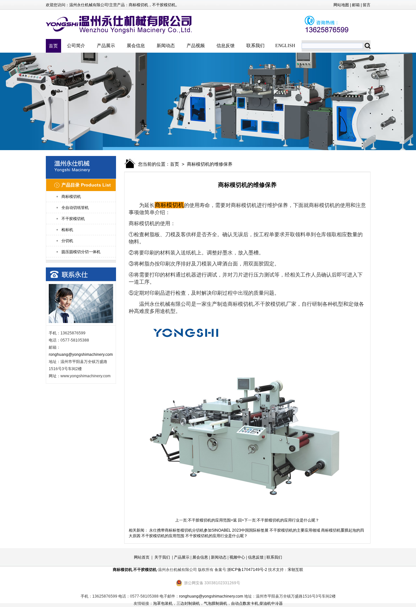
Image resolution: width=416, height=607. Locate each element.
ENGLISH (285, 45)
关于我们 (162, 557)
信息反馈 (225, 45)
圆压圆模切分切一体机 (80, 252)
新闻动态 (166, 45)
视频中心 (237, 557)
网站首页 (142, 557)
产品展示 (106, 45)
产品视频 (196, 45)
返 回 (237, 520)
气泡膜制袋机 (215, 603)
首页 (53, 45)
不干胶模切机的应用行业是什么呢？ (288, 520)
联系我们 (255, 45)
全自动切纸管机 (75, 207)
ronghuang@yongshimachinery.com (81, 354)
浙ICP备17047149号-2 (247, 569)
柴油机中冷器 (271, 603)
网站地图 (341, 5)
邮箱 (356, 5)
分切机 (67, 241)
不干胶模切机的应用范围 (209, 520)
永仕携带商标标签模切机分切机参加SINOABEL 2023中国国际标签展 (208, 530)
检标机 (67, 229)
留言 (366, 5)
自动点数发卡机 (244, 603)
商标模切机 (138, 5)
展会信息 (136, 45)
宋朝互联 (295, 569)
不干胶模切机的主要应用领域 (294, 530)
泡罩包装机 (163, 603)
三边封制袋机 (188, 603)
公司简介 (76, 45)
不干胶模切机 (164, 5)
